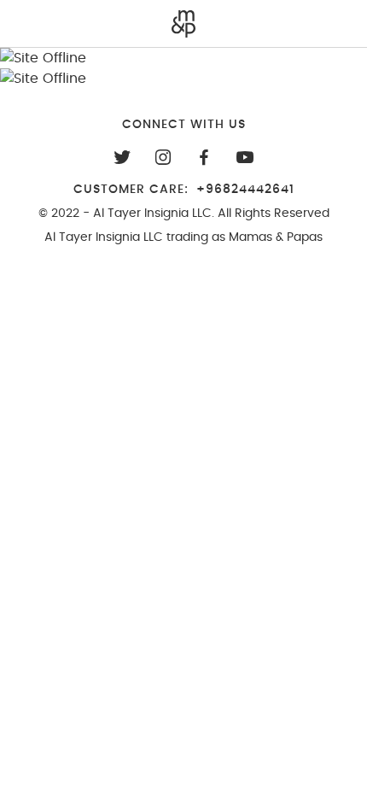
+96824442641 (245, 190)
